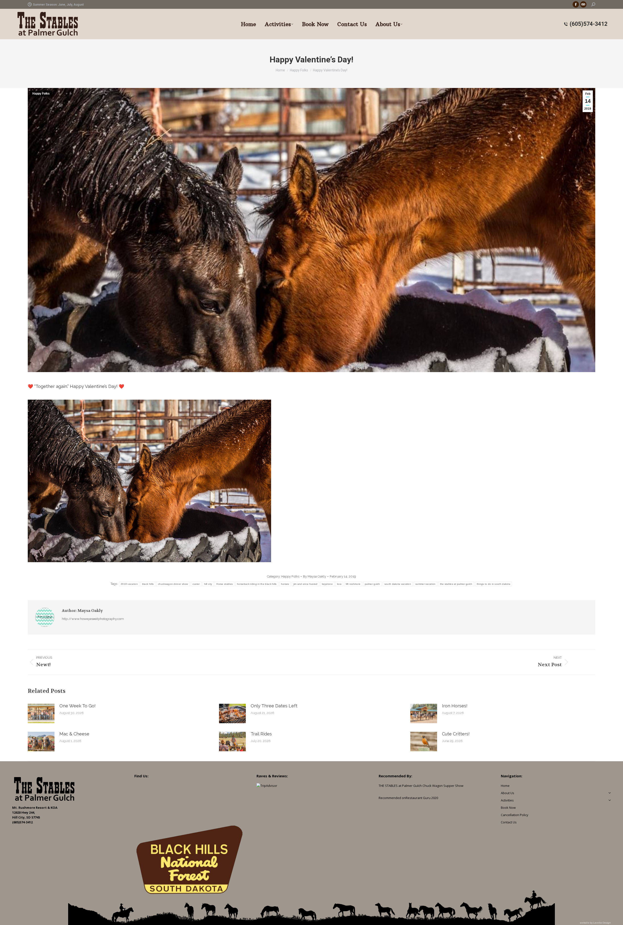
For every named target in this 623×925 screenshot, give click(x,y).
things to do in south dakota (493, 584)
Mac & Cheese (74, 733)
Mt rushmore (353, 584)
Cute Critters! (456, 733)
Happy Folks (41, 93)
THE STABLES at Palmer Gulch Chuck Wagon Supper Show (421, 785)
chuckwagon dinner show (173, 584)
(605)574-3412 (588, 24)
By (314, 576)
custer (196, 584)
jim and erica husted (305, 584)
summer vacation (425, 584)
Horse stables (224, 584)
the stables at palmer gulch (456, 584)
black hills (148, 584)
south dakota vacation (398, 584)
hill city (208, 584)
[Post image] (41, 713)
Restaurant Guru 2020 (422, 798)
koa (339, 584)
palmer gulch (372, 584)
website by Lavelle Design (595, 922)
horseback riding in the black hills (257, 584)
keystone (327, 584)
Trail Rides (261, 733)
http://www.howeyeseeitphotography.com (93, 619)
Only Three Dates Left (274, 705)
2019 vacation (129, 584)
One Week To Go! (77, 705)
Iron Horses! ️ (455, 705)
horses (285, 584)
